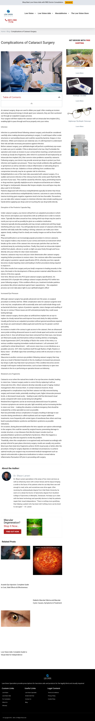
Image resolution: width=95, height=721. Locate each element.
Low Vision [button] (29, 13)
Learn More (79, 73)
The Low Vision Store (80, 13)
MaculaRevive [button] (61, 13)
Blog (8, 31)
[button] (59, 97)
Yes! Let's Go (69, 2)
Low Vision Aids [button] (44, 13)
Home (3, 31)
